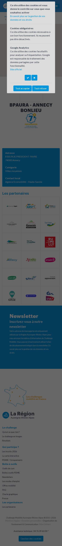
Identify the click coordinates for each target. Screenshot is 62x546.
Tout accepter (22, 88)
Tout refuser (40, 88)
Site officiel (16, 69)
